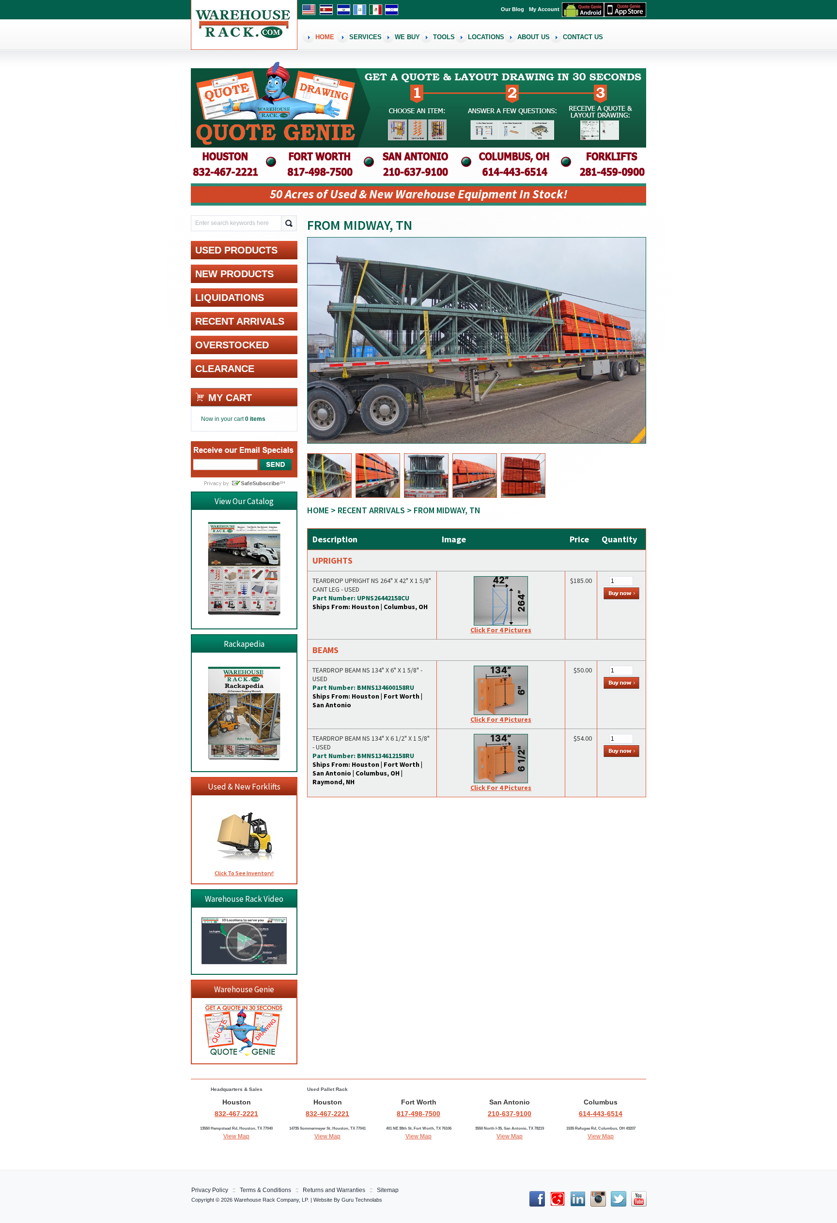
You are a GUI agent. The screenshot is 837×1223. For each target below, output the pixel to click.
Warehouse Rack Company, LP (271, 1200)
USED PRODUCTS (236, 250)
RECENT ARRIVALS (371, 510)
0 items (255, 419)
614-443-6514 (600, 1114)
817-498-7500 (418, 1114)
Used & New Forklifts (244, 786)
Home (318, 510)
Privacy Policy (209, 1190)
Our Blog (512, 9)
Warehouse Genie (244, 989)
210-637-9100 (509, 1114)
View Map (236, 1136)
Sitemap (388, 1190)
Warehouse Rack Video (244, 899)
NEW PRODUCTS (234, 273)
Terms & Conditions (265, 1190)
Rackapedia (244, 644)
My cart (230, 397)
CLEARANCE (224, 368)
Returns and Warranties (334, 1190)
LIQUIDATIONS (229, 297)
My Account (544, 9)
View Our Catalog (244, 501)
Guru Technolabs (361, 1200)
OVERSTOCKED (232, 345)
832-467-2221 (236, 1114)
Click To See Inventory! (244, 873)
